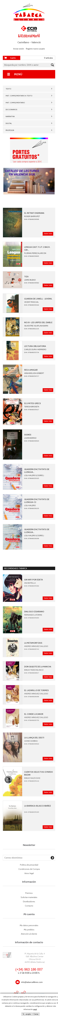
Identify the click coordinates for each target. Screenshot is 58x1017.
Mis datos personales (29, 925)
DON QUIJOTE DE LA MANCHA (37, 666)
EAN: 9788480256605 (31, 256)
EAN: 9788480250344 (31, 305)
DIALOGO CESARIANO (34, 611)
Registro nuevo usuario (35, 48)
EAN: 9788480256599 (31, 219)
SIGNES (27, 434)
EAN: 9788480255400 (31, 618)
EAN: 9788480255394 (31, 586)
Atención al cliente (29, 934)
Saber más (48, 234)
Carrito (13, 58)
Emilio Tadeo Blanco (33, 670)
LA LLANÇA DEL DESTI (34, 737)
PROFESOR (10, 130)
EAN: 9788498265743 (31, 649)
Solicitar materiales (29, 897)
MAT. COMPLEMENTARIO (15, 103)
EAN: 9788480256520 (31, 441)
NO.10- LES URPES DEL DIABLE (38, 322)
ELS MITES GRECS (32, 403)
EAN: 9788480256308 (31, 538)
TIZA (26, 276)
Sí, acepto (27, 1014)
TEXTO (8, 89)
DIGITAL (9, 123)
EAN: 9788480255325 (31, 478)
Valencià (36, 42)
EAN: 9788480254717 (31, 376)
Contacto (29, 905)
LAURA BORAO (30, 438)
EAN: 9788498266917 (31, 673)
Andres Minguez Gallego (36, 646)
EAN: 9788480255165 (31, 812)
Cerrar (36, 1014)
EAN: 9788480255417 (31, 409)
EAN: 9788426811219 (31, 328)
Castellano (23, 42)
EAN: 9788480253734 (31, 352)
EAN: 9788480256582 (31, 283)
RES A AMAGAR (31, 370)
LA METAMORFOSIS (33, 643)
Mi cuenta (29, 914)
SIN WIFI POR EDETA (33, 579)
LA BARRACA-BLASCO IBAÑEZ (37, 806)
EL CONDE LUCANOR (33, 714)
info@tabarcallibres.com (32, 982)
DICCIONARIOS (11, 109)
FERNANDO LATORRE (33, 615)
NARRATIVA (10, 116)
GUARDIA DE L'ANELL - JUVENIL (38, 298)
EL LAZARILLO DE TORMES (36, 690)
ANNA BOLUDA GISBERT (34, 373)
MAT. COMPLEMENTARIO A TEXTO (19, 96)
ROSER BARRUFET (32, 216)
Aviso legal (29, 873)
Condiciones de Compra (29, 869)
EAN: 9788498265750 (31, 720)
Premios (29, 893)
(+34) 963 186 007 (29, 969)
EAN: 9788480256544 (31, 744)
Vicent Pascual (31, 302)
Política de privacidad (29, 865)
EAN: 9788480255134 (31, 781)
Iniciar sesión (18, 48)
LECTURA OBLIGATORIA (35, 346)
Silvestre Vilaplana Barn (36, 326)
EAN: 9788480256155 (31, 508)
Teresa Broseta (31, 407)
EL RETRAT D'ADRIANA (34, 213)
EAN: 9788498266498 (31, 696)
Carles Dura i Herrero (35, 350)
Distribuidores (29, 901)
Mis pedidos (29, 929)
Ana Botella (30, 583)
